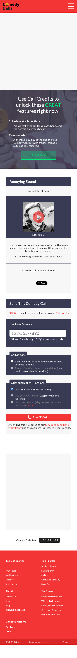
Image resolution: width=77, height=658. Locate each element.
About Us (10, 601)
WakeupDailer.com (50, 601)
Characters (11, 579)
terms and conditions (57, 424)
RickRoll (45, 575)
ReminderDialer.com (51, 596)
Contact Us (11, 596)
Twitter (9, 631)
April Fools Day (48, 566)
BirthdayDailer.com (50, 614)
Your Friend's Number (21, 324)
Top (7, 566)
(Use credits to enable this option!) (38, 370)
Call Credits (62, 312)
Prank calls (11, 570)
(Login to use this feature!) (37, 397)
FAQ (8, 605)
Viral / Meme (12, 584)
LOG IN (12, 312)
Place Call (41, 417)
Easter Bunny (47, 570)
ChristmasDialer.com (51, 610)
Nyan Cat (45, 584)
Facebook (10, 627)
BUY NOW (38, 155)
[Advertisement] (38, 51)
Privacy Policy (14, 427)
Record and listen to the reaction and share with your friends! (39, 363)
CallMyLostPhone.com (52, 605)
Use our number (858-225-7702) (33, 389)
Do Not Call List (15, 610)
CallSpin (44, 642)
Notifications (12, 575)
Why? (31, 405)
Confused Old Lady (50, 579)
